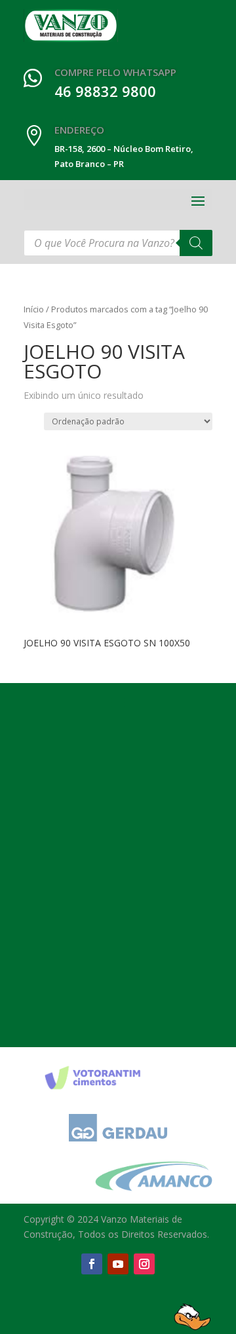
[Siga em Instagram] (144, 1263)
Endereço (79, 129)
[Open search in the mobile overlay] (118, 243)
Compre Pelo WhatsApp (115, 72)
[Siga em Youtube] (118, 1263)
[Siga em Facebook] (91, 1263)
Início (34, 309)
